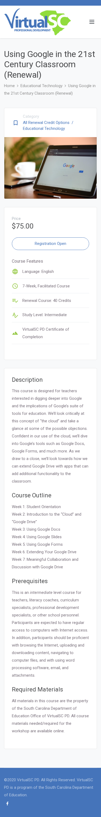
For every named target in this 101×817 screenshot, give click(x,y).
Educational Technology (41, 85)
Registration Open (50, 243)
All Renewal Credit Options (48, 122)
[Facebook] (7, 803)
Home (9, 85)
